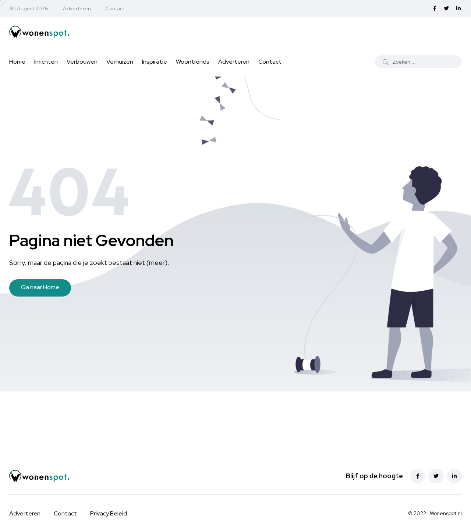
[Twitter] (436, 476)
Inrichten (46, 61)
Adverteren (77, 8)
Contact (115, 8)
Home (17, 61)
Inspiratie (154, 61)
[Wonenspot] (46, 31)
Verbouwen (82, 61)
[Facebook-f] (417, 476)
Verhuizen (119, 61)
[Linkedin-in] (454, 476)
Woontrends (192, 61)
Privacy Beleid (108, 513)
